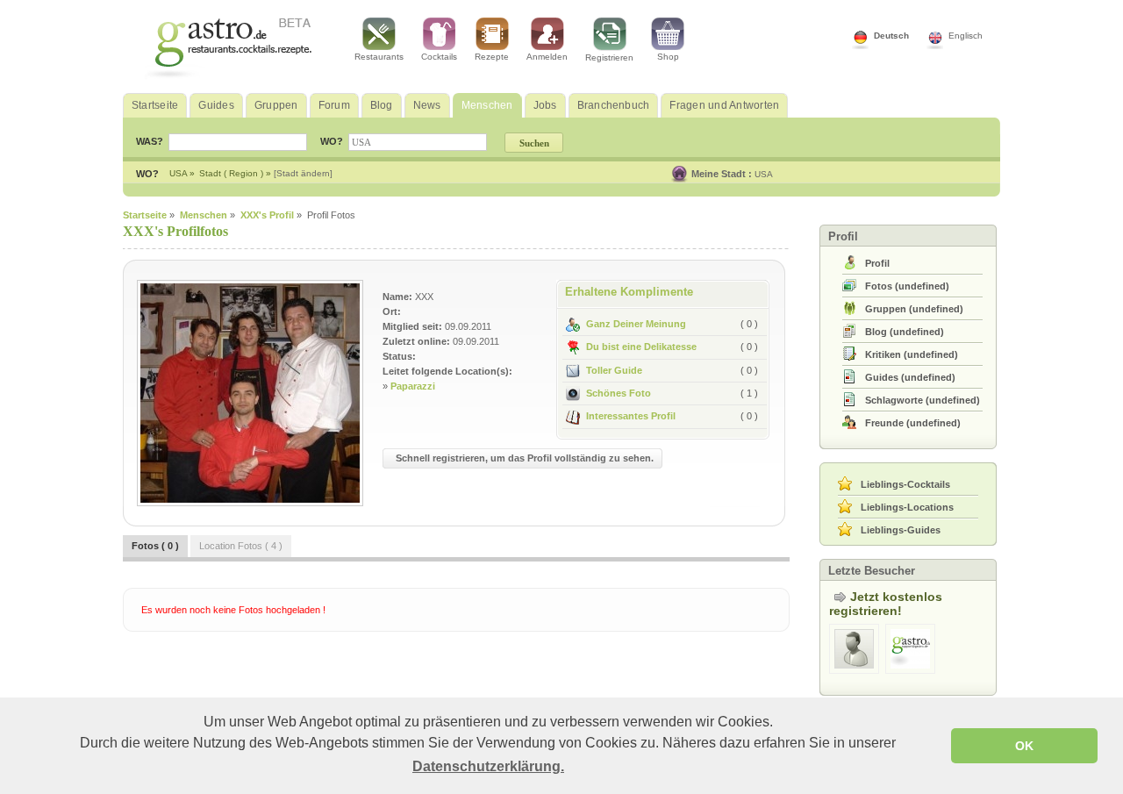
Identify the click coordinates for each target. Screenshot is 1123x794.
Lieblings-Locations (907, 507)
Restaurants (379, 56)
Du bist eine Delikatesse (641, 346)
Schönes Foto (618, 393)
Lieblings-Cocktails (905, 484)
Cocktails (439, 56)
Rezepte (492, 56)
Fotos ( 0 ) (155, 545)
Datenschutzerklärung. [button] (488, 766)
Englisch (965, 35)
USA (764, 174)
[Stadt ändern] (303, 173)
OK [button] (1024, 746)
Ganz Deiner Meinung (636, 323)
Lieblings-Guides (901, 530)
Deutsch (891, 35)
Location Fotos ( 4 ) (241, 545)
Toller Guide (614, 370)
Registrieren (609, 57)
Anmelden (547, 56)
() (907, 286)
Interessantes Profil (631, 416)
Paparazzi (412, 386)
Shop (668, 56)
